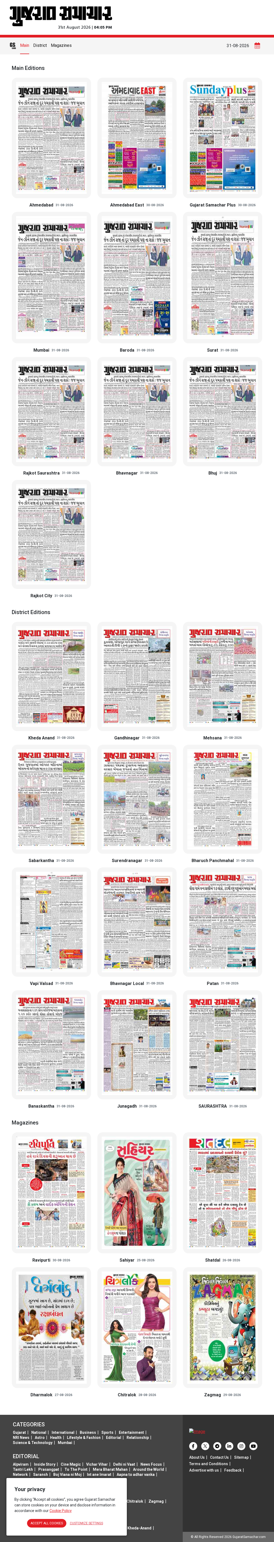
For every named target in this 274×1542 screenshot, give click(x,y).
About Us (197, 1457)
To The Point (75, 1469)
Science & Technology (32, 1443)
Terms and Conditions (208, 1464)
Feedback (232, 1470)
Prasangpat (48, 1469)
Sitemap (241, 1457)
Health (56, 1437)
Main (24, 45)
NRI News (21, 1437)
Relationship (138, 1437)
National (38, 1432)
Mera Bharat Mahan (110, 1469)
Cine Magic (71, 1464)
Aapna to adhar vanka (136, 1474)
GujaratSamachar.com (249, 1537)
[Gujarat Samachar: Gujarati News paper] (61, 15)
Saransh (40, 1474)
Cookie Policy (61, 1511)
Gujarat (19, 1432)
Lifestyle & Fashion (84, 1437)
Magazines (61, 45)
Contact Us (219, 1457)
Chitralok (135, 1501)
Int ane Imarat (99, 1474)
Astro (40, 1437)
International (63, 1432)
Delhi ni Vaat (124, 1464)
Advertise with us (204, 1470)
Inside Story (44, 1464)
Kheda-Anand (139, 1528)
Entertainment (131, 1432)
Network (20, 1474)
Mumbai (65, 1443)
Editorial (113, 1437)
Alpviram (21, 1464)
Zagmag (156, 1501)
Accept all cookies (47, 1523)
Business (88, 1432)
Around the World (148, 1469)
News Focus (151, 1464)
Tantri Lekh (23, 1469)
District (40, 45)
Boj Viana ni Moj (67, 1474)
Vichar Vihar (97, 1464)
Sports (107, 1432)
